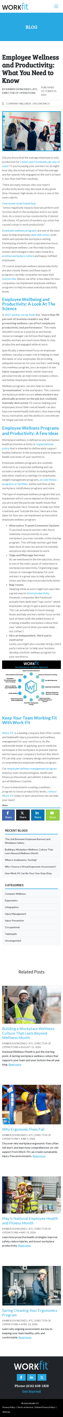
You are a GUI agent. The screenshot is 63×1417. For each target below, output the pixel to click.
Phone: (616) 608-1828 (32, 1385)
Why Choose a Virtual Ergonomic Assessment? (30, 866)
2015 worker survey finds (19, 314)
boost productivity (38, 593)
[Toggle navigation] (56, 6)
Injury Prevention (14, 920)
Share (8, 817)
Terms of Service (25, 1407)
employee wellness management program (32, 768)
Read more (14, 1064)
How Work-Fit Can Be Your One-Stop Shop (28, 873)
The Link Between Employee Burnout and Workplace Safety (27, 841)
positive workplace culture (18, 255)
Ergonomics (41, 103)
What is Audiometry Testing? (21, 859)
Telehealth (11, 933)
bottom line (9, 278)
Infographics (12, 907)
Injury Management (15, 913)
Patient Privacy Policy (45, 1407)
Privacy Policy (8, 1407)
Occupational (12, 927)
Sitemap (6, 1411)
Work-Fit (7, 732)
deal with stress (40, 234)
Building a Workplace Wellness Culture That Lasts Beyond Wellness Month (29, 851)
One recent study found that (19, 203)
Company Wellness (18, 103)
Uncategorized (13, 940)
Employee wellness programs (19, 230)
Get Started (31, 1391)
